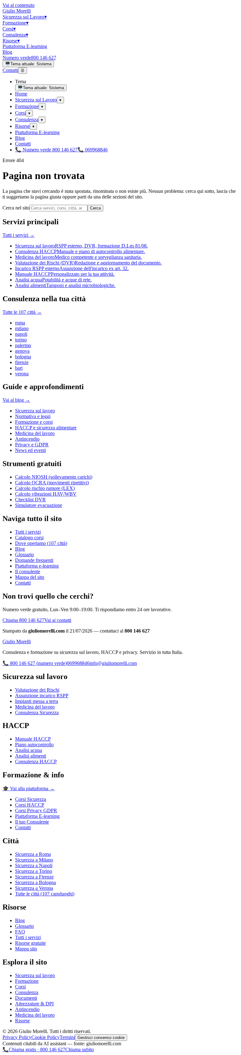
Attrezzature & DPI (34, 1003)
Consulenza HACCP (36, 761)
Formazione (16, 22)
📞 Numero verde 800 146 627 (46, 149)
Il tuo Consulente (32, 821)
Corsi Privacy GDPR (36, 810)
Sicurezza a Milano (34, 859)
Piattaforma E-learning (25, 46)
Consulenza (15, 34)
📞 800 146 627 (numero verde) (35, 663)
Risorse (11, 40)
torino (21, 339)
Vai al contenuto (19, 5)
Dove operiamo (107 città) (41, 543)
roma (20, 322)
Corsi (9, 28)
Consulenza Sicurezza (37, 712)
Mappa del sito (29, 577)
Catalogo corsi (29, 537)
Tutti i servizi (28, 532)
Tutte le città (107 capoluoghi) (44, 893)
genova (22, 351)
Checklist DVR (30, 499)
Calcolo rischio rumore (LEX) (45, 488)
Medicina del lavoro (35, 433)
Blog (7, 52)
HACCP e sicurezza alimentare (46, 427)
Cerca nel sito (16, 207)
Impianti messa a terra (36, 701)
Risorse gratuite (30, 943)
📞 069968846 (93, 149)
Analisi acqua (28, 750)
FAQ (20, 931)
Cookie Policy (45, 1037)
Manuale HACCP (33, 739)
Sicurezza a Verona (34, 888)
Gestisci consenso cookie (101, 1037)
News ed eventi (30, 450)
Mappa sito (26, 948)
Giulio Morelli (17, 11)
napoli (21, 334)
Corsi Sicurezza (30, 799)
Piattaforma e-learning (37, 565)
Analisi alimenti (30, 756)
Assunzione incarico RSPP (41, 695)
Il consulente (27, 571)
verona (22, 373)
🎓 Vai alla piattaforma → (29, 788)
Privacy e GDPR (32, 444)
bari (19, 368)
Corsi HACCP (29, 805)
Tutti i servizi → (19, 235)
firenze (22, 362)
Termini (67, 1037)
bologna (23, 356)
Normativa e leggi (33, 416)
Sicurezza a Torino (33, 871)
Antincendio (27, 439)
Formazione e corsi (34, 422)
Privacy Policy (17, 1037)
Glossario (24, 554)
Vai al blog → (16, 400)
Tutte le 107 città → (22, 312)
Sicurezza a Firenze (34, 876)
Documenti (26, 998)
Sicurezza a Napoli (33, 865)
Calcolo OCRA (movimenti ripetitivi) (52, 482)
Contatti (10, 70)
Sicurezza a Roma (33, 854)
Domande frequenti (34, 560)
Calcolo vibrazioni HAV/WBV (46, 494)
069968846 (78, 663)
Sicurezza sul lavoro (35, 410)
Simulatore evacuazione (38, 505)
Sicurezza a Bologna (35, 882)
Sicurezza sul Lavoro (25, 16)
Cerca (95, 208)
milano (22, 328)
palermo (23, 345)
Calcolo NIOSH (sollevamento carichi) (53, 477)
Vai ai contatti (57, 620)
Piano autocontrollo (34, 744)
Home (21, 93)
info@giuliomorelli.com (113, 663)
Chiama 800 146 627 (23, 620)
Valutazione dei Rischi (37, 690)
